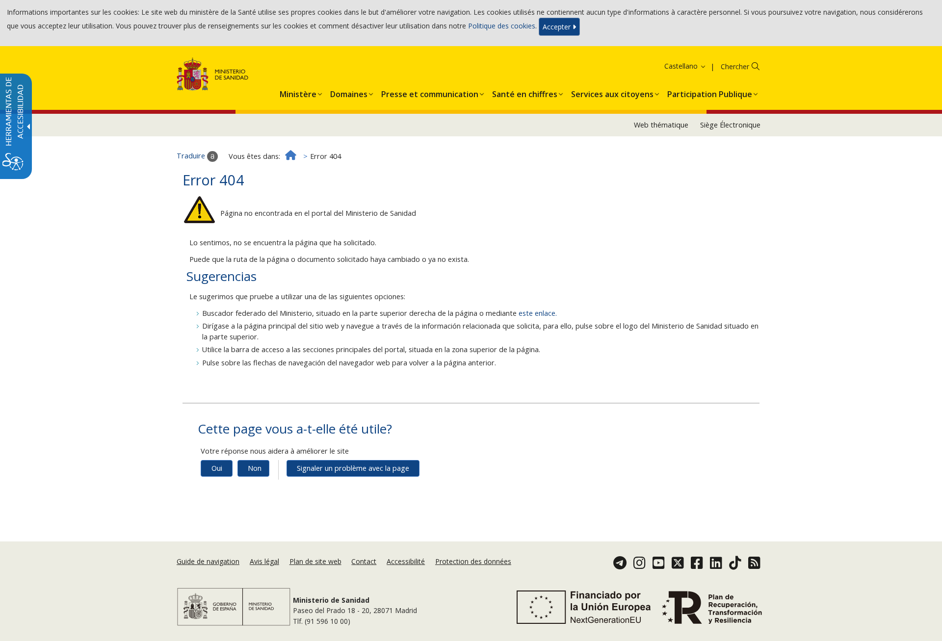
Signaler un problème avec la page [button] (353, 468)
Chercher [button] (735, 66)
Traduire (192, 155)
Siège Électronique (730, 124)
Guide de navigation (208, 561)
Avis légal (264, 561)
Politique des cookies (501, 25)
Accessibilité (406, 561)
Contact (363, 561)
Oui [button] (216, 468)
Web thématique (661, 124)
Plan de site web (315, 561)
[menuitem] (298, 92)
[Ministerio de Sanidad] (213, 75)
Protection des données (473, 561)
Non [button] (255, 468)
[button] (672, 66)
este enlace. (538, 313)
